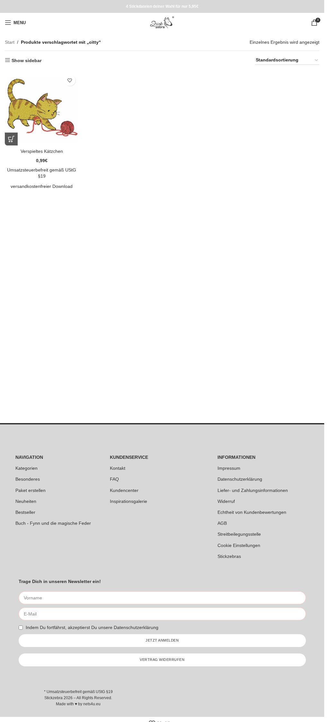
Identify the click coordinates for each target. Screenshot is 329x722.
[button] (11, 139)
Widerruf (226, 501)
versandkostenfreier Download (42, 186)
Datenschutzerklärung (240, 479)
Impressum (229, 468)
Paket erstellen (30, 490)
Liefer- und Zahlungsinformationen (253, 490)
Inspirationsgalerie (128, 501)
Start (9, 42)
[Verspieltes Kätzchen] (42, 108)
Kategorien (26, 468)
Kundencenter (124, 490)
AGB (222, 523)
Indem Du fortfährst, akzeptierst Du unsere (92, 627)
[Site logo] (162, 22)
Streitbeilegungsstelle (239, 534)
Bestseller (25, 512)
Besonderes (27, 479)
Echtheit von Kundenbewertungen (252, 512)
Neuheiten (25, 501)
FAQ (114, 479)
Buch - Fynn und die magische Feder (53, 523)
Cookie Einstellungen (239, 545)
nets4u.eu (92, 704)
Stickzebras (229, 556)
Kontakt (117, 468)
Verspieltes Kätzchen (42, 151)
